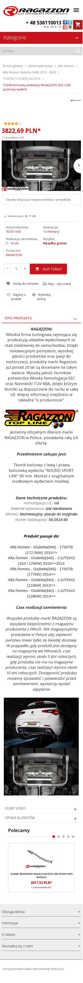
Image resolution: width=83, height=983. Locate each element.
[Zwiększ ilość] (24, 269)
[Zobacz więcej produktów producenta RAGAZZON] (76, 100)
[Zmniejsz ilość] (7, 269)
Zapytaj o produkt (18, 297)
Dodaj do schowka (26, 284)
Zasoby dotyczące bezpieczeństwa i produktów (38, 200)
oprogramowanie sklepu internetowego (26, 969)
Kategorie (14, 37)
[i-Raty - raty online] (57, 283)
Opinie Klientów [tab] (20, 817)
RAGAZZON (14, 255)
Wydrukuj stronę (44, 297)
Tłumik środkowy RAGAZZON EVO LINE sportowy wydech (41, 875)
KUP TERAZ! (52, 269)
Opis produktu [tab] (18, 318)
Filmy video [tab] (15, 808)
